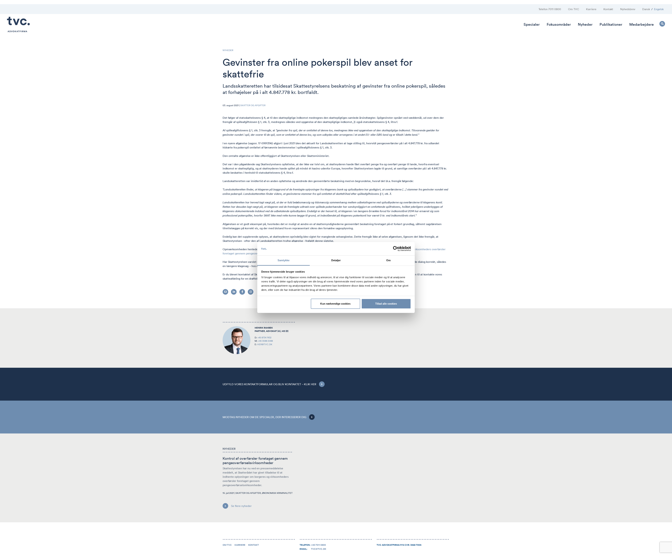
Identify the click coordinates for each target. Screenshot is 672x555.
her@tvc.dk (264, 344)
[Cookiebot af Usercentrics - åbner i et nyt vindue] (395, 248)
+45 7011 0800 (318, 545)
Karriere (591, 9)
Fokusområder (559, 24)
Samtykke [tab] (284, 260)
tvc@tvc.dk (318, 549)
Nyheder (585, 24)
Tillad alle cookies (386, 303)
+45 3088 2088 (265, 340)
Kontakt (608, 9)
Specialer (532, 24)
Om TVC (573, 9)
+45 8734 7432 (264, 337)
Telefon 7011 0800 (549, 9)
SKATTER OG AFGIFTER (252, 105)
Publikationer (611, 24)
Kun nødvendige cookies (335, 303)
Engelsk (659, 9)
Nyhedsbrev (627, 9)
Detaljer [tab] (336, 260)
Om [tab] (388, 260)
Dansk (646, 9)
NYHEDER (228, 50)
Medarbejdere (641, 24)
